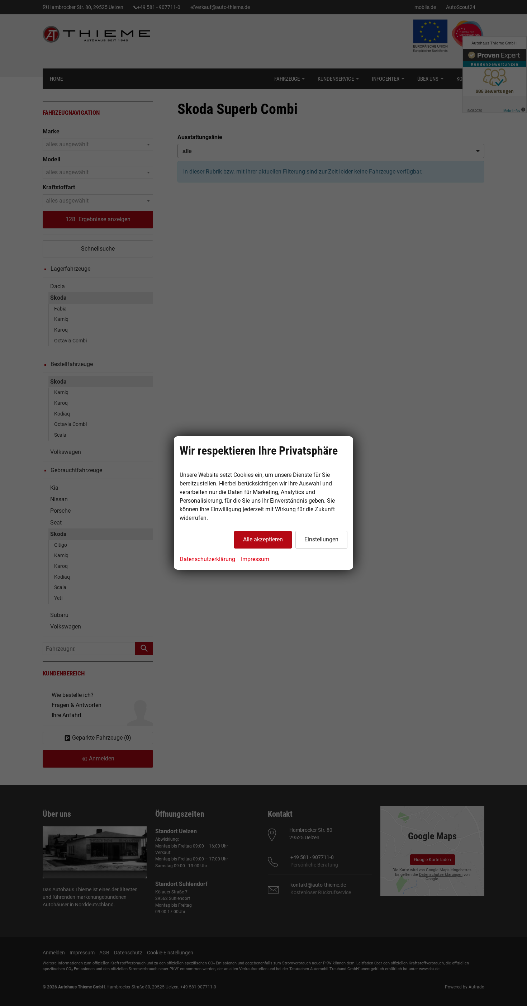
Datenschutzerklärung (207, 559)
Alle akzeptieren (263, 539)
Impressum (255, 559)
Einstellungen (321, 539)
